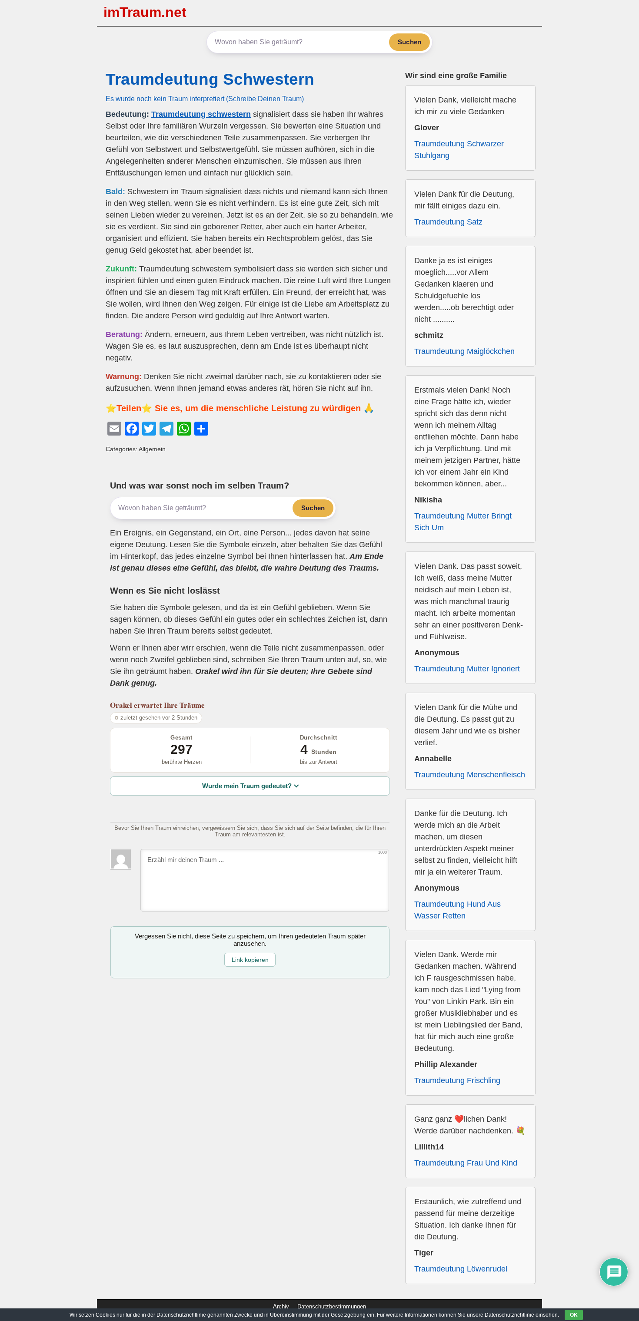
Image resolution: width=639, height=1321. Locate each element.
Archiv (281, 1306)
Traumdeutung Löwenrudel (460, 1269)
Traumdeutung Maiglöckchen (464, 351)
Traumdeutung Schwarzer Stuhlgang (459, 149)
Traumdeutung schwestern (201, 114)
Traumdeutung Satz (448, 222)
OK (574, 1315)
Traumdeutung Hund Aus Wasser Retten (457, 910)
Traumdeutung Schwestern (210, 79)
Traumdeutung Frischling (457, 1080)
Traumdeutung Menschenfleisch (469, 774)
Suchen (409, 42)
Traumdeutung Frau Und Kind (465, 1163)
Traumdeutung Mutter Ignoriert (467, 668)
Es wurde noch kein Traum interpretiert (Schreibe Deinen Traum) (205, 98)
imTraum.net (144, 12)
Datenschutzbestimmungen (331, 1306)
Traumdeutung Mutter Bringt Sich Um (463, 522)
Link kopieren (250, 959)
